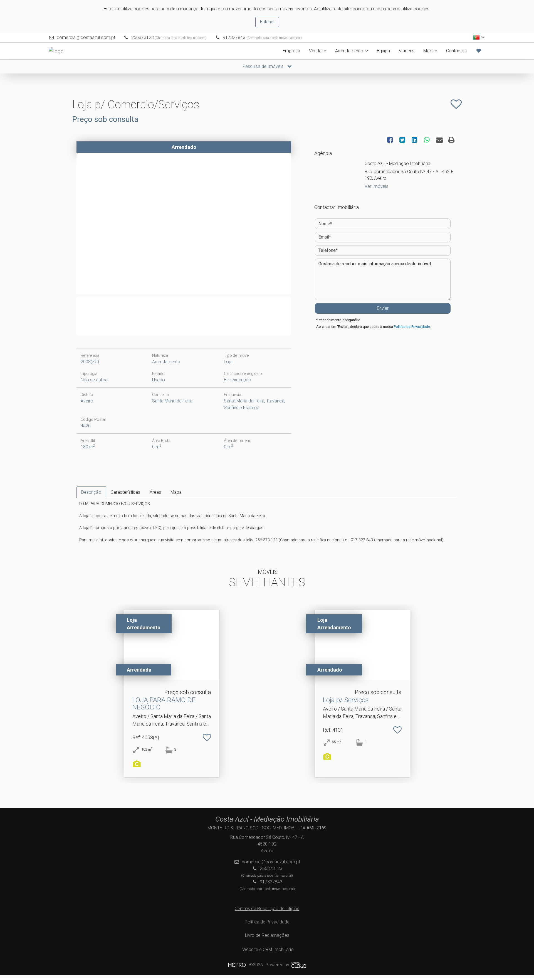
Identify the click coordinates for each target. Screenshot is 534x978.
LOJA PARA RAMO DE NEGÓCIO (164, 703)
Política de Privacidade (412, 327)
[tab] (91, 492)
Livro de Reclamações (267, 935)
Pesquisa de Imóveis (264, 66)
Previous (69, 225)
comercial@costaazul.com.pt (86, 37)
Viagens (406, 50)
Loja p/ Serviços (346, 700)
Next (298, 225)
